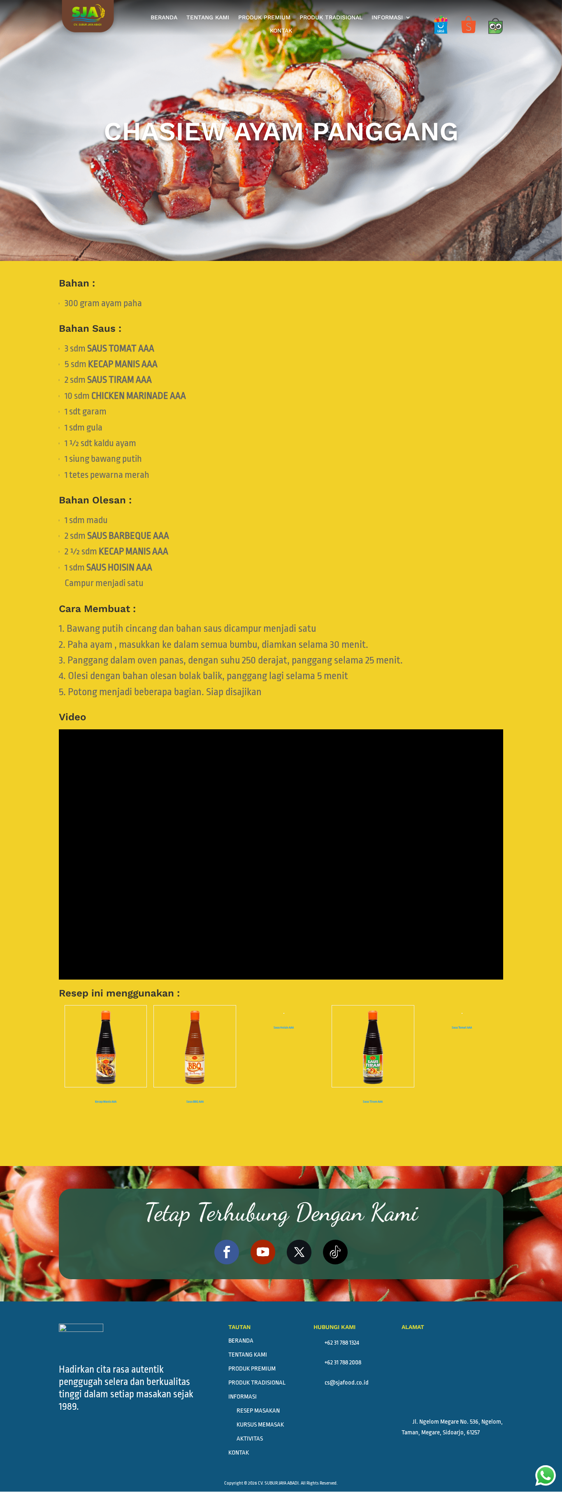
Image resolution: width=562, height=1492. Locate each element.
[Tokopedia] (495, 36)
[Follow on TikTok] (335, 1252)
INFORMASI (387, 17)
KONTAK (281, 30)
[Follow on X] (299, 1252)
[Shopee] (469, 36)
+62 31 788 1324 (336, 1342)
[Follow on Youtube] (263, 1252)
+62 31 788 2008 (337, 1362)
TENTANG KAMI (207, 17)
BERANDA (164, 17)
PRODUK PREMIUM (264, 17)
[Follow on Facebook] (226, 1252)
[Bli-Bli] (441, 36)
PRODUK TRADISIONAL (331, 17)
